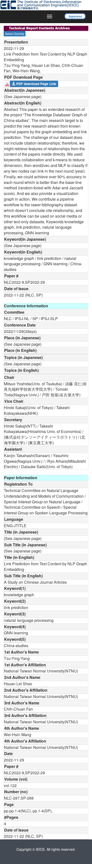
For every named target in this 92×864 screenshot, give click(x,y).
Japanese (75, 16)
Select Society (14, 33)
